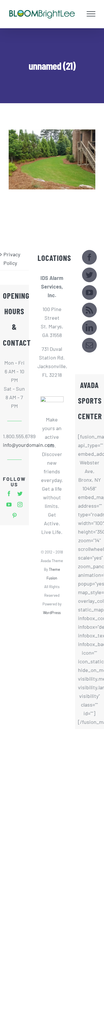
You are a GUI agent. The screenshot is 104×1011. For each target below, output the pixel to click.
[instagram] (20, 505)
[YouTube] (89, 293)
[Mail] (89, 345)
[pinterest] (14, 516)
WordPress (52, 613)
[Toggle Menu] (91, 14)
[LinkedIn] (89, 328)
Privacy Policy (11, 259)
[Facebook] (89, 258)
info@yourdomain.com (14, 445)
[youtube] (9, 505)
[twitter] (20, 494)
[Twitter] (89, 275)
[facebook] (9, 494)
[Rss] (89, 310)
